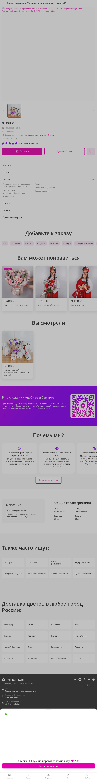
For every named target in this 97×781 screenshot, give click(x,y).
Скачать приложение (48, 766)
